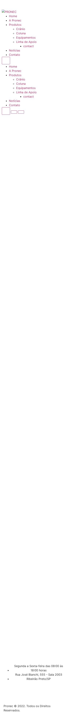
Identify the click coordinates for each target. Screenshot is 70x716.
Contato (14, 54)
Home (13, 16)
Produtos (15, 24)
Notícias (14, 50)
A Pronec (15, 20)
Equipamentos (26, 37)
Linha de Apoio (26, 42)
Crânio (20, 29)
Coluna (21, 33)
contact (28, 46)
